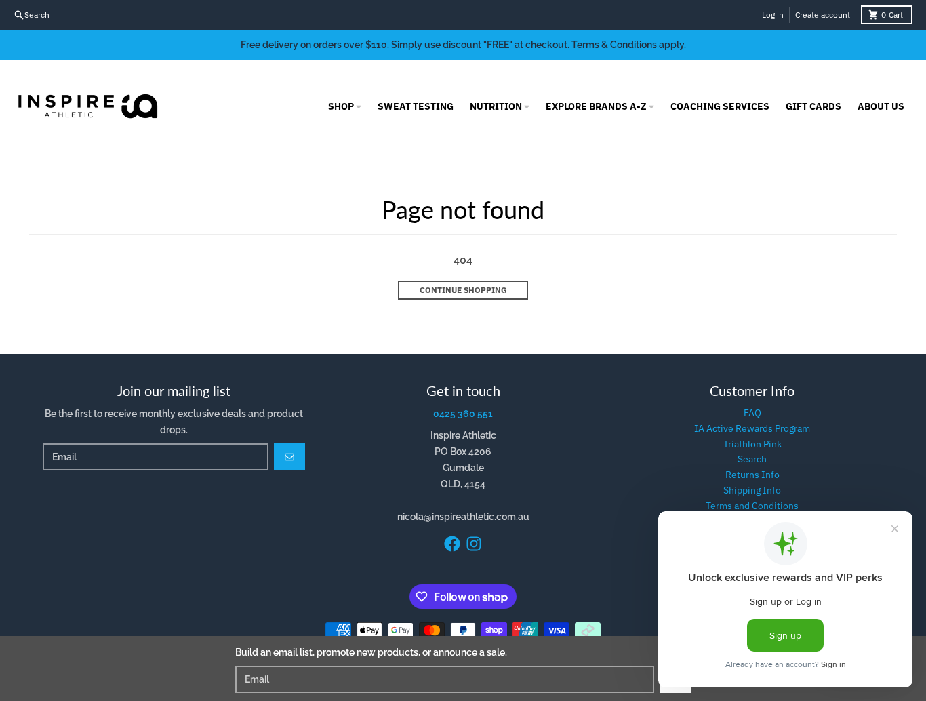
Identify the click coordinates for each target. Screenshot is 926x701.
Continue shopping (463, 290)
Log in (773, 14)
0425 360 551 (463, 413)
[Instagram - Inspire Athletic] (474, 544)
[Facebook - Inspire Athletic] (452, 544)
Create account (822, 14)
